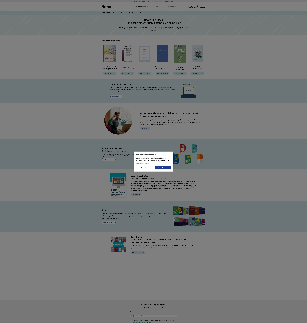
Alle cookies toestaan (163, 167)
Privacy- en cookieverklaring (142, 163)
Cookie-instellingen (144, 167)
